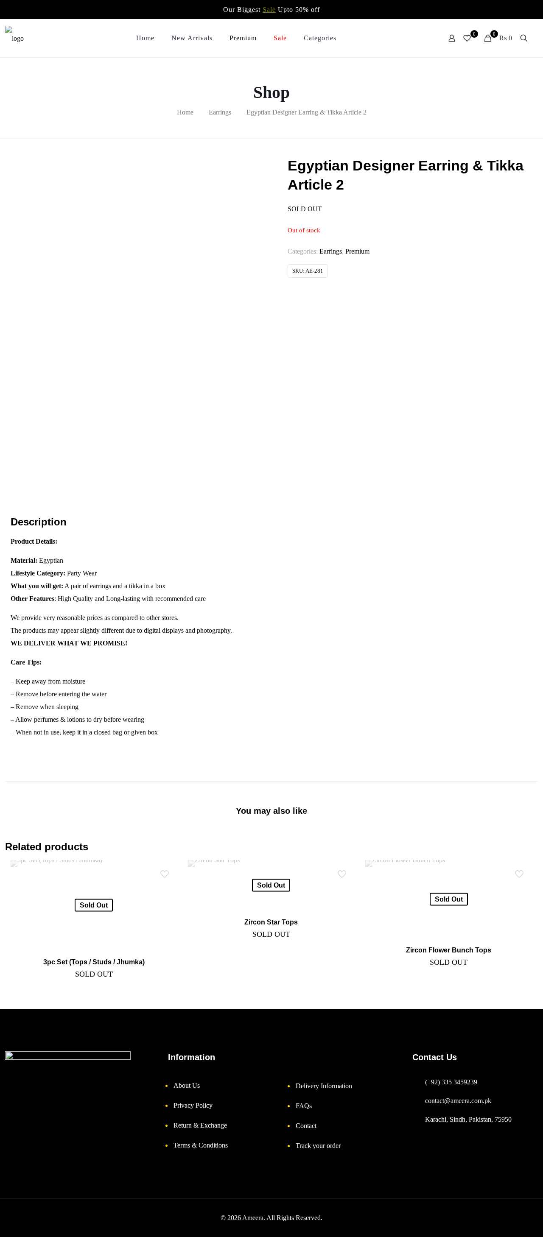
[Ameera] (14, 38)
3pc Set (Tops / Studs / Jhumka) (94, 962)
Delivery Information (324, 1085)
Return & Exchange (200, 1125)
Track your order (318, 1145)
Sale (269, 9)
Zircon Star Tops (271, 922)
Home (185, 112)
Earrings (220, 112)
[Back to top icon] (504, 1222)
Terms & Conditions (201, 1145)
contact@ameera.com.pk (458, 1100)
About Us (187, 1085)
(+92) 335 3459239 (451, 1082)
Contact (306, 1125)
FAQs (304, 1105)
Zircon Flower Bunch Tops (448, 950)
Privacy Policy (193, 1105)
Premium (357, 251)
